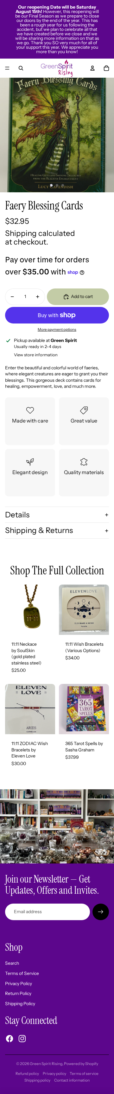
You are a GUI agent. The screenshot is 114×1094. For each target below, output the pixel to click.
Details (17, 514)
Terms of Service (22, 973)
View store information (36, 354)
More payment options (57, 329)
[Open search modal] (21, 68)
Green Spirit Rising (46, 1063)
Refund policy (27, 1073)
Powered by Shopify (81, 1063)
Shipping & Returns (39, 530)
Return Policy (18, 993)
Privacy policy (54, 1073)
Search (12, 963)
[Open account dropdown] (92, 68)
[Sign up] (100, 912)
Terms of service (84, 1073)
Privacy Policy (18, 983)
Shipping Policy (20, 1003)
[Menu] (7, 68)
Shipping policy (37, 1080)
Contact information (72, 1080)
